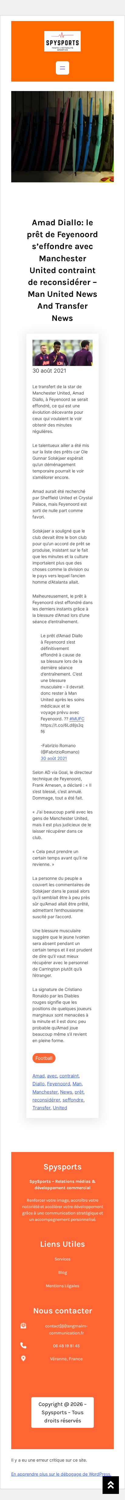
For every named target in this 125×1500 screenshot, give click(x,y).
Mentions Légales (62, 1285)
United (60, 1108)
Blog (62, 1272)
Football (43, 1058)
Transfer (41, 1108)
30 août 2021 (54, 758)
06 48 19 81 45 (66, 1345)
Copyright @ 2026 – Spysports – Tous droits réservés (63, 1412)
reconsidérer (46, 1100)
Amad (38, 1076)
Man (77, 1084)
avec (52, 1076)
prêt (79, 1092)
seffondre (72, 1100)
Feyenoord (58, 1084)
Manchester (45, 1092)
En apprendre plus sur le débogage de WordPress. (61, 1474)
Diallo (38, 1084)
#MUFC (76, 718)
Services (62, 1259)
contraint (69, 1076)
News (66, 1092)
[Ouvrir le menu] (62, 68)
